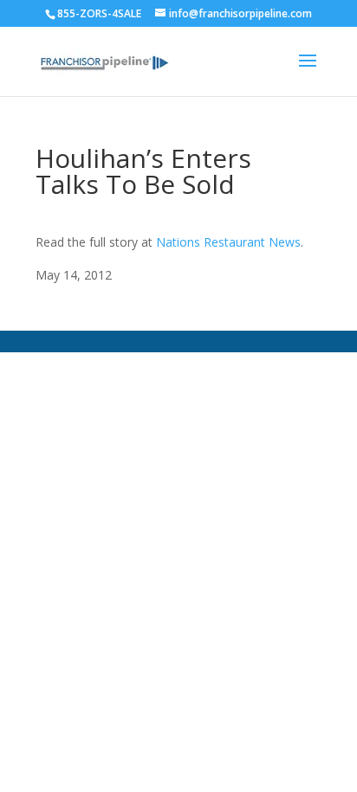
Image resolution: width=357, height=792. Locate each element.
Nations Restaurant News (228, 242)
